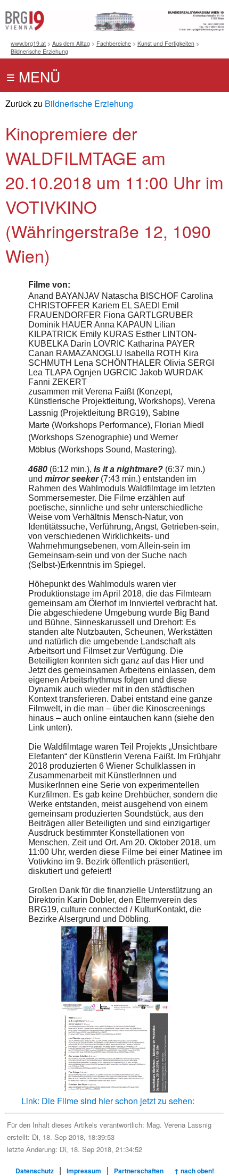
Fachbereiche (113, 43)
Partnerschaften (138, 1170)
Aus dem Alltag (71, 43)
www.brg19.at (28, 43)
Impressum (84, 1170)
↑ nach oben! (194, 1170)
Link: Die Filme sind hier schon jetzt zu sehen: (107, 1101)
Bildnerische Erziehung (39, 51)
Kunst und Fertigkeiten (165, 43)
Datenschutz (34, 1170)
